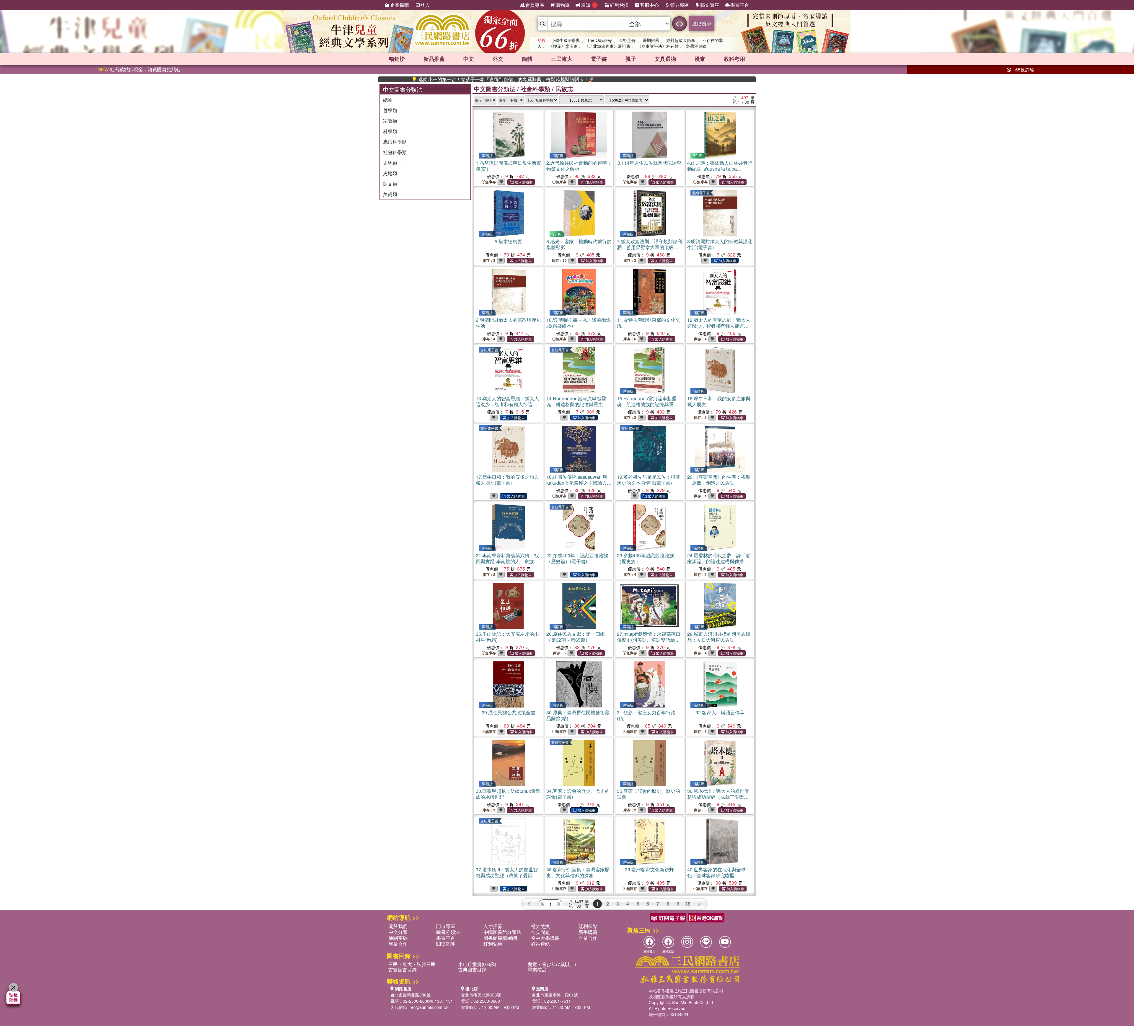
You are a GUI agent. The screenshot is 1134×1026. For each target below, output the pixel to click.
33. (508, 794)
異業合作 (398, 943)
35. (648, 794)
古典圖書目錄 (472, 969)
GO (679, 24)
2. (579, 165)
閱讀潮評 (445, 943)
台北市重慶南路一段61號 (555, 995)
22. (577, 558)
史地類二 (392, 173)
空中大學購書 (545, 937)
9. (508, 322)
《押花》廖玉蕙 (563, 46)
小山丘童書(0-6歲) (477, 964)
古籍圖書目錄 (402, 969)
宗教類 (390, 120)
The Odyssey (599, 40)
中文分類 (398, 932)
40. (716, 875)
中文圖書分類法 (494, 88)
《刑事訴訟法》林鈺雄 (658, 46)
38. (578, 872)
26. (575, 636)
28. (718, 636)
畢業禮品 (537, 969)
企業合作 (588, 937)
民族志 (564, 88)
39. (649, 869)
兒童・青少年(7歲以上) (552, 964)
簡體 (527, 59)
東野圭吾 (627, 40)
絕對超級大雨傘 (680, 40)
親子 (630, 59)
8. (719, 244)
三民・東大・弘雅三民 (412, 964)
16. (718, 401)
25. (507, 636)
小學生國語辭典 (565, 40)
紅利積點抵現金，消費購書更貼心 (139, 69)
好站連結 (540, 943)
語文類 (390, 183)
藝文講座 (709, 4)
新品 (434, 59)
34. (578, 794)
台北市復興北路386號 (410, 995)
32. (719, 712)
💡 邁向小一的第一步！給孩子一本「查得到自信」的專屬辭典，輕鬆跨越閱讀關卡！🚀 (460, 79)
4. (719, 168)
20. (718, 479)
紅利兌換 (619, 4)
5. (508, 241)
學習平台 (739, 4)
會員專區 (534, 4)
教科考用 (734, 59)
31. (646, 715)
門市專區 (445, 926)
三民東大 (561, 59)
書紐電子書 (701, 192)
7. (649, 247)
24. (718, 561)
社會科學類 (395, 152)
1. (508, 165)
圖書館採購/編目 (500, 937)
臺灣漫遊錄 (696, 46)
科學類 (390, 131)
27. (649, 639)
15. (647, 404)
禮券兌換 (540, 926)
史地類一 (392, 162)
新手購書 (588, 932)
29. (508, 712)
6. (579, 244)
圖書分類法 (448, 932)
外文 (498, 59)
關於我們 (398, 926)
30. (578, 715)
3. (649, 162)
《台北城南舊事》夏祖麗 (607, 46)
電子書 (599, 59)
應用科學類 (395, 141)
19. (648, 479)
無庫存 (490, 181)
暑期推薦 (651, 40)
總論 (387, 99)
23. (645, 558)
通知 (588, 4)
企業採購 (399, 4)
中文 (468, 59)
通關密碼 (398, 937)
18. (579, 482)
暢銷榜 (397, 59)
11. (648, 322)
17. (507, 479)
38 (687, 903)
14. (577, 404)
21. (507, 561)
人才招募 (492, 926)
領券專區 (679, 4)
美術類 (390, 194)
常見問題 (540, 932)
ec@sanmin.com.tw (429, 1007)
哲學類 (390, 110)
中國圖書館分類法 (502, 932)
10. (578, 322)
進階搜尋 (701, 23)
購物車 (562, 4)
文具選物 (665, 59)
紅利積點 (588, 926)
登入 (425, 4)
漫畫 (700, 59)
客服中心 (649, 4)
